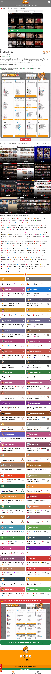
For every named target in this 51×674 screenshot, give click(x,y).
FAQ (35, 662)
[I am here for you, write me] (21, 656)
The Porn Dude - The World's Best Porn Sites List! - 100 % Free (22, 601)
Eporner (8, 178)
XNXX (42, 161)
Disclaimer (49, 49)
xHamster (25, 161)
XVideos (8, 161)
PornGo (25, 212)
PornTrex (42, 195)
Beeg (42, 178)
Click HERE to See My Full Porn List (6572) (25, 642)
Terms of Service (28, 662)
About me (7, 660)
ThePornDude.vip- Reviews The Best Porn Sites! (28, 666)
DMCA (45, 660)
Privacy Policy (18, 662)
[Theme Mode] (30, 656)
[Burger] (2, 2)
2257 (40, 660)
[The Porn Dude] (25, 2)
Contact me (14, 660)
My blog (27, 656)
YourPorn (8, 195)
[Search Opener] (49, 2)
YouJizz (41, 212)
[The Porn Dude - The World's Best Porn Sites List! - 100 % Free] (25, 621)
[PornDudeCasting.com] (24, 656)
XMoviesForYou (8, 212)
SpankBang (25, 195)
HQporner (25, 178)
